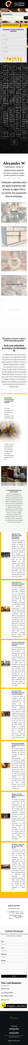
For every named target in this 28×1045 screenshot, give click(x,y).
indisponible (21, 3)
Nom (2, 941)
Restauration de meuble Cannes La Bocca (15, 914)
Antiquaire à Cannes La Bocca (9, 915)
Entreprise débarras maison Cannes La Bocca (18, 914)
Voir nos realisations (11, 25)
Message (3, 960)
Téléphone (4, 954)
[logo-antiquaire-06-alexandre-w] (3, 4)
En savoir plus (14, 222)
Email (2, 948)
